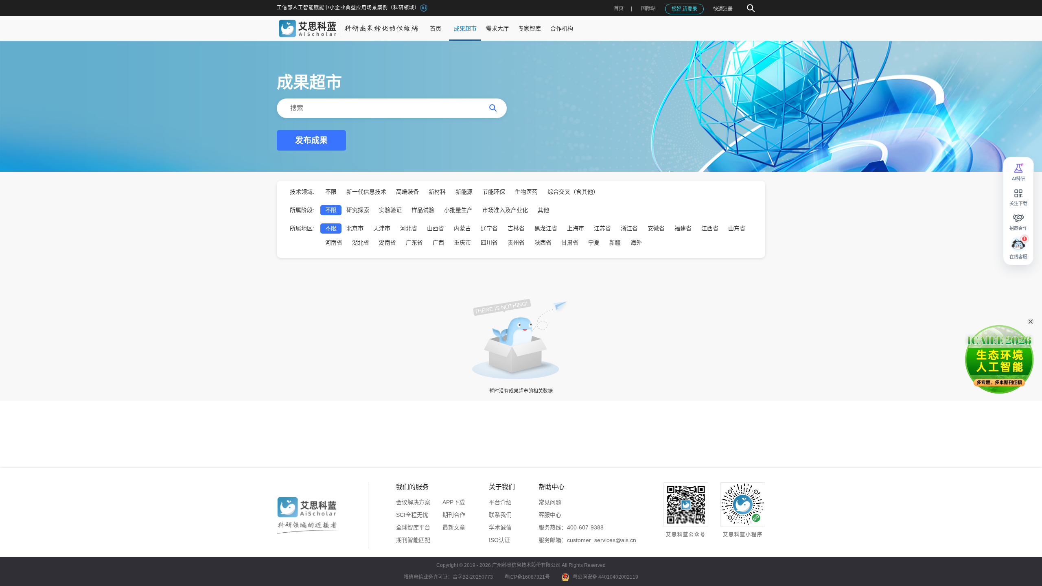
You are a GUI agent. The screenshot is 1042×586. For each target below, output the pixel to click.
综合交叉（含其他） (573, 191)
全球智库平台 (413, 527)
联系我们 (500, 515)
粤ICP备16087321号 (527, 577)
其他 (543, 210)
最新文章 (453, 527)
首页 (619, 8)
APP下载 (453, 502)
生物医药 (526, 191)
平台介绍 (500, 502)
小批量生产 (458, 210)
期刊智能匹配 (413, 540)
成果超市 (465, 28)
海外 (636, 242)
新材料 (437, 191)
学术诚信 (500, 527)
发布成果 (311, 140)
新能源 (464, 191)
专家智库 (529, 28)
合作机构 (561, 28)
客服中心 (550, 515)
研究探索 (357, 210)
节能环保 (493, 191)
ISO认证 (499, 540)
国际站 (648, 8)
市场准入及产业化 (505, 210)
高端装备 (407, 191)
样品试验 (423, 210)
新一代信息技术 (366, 191)
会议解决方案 (413, 502)
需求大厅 (497, 28)
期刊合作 (453, 515)
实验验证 (390, 210)
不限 (331, 191)
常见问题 (550, 502)
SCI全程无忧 (412, 515)
